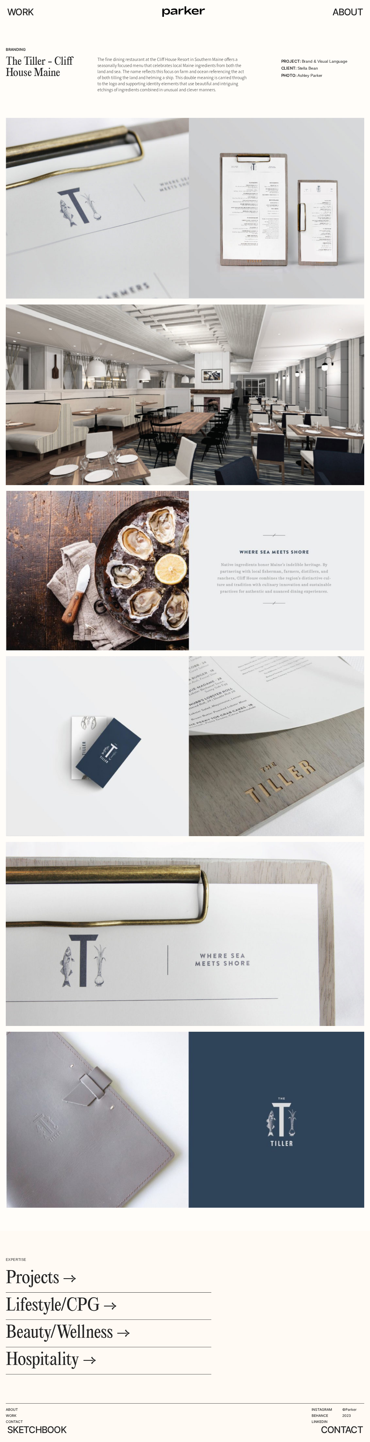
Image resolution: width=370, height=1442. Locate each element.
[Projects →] (41, 1278)
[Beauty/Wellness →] (68, 1333)
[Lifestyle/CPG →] (61, 1306)
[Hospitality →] (51, 1360)
